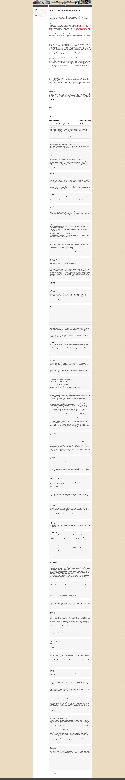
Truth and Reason (66, 33)
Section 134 (52, 444)
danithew (51, 290)
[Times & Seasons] (62, 2)
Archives (46, 5)
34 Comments (60, 11)
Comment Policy (51, 5)
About (38, 5)
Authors (42, 5)
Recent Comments (59, 5)
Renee (51, 670)
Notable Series (65, 5)
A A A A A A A (51, 11)
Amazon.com (63, 31)
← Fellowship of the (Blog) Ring (53, 120)
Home (35, 5)
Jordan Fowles (52, 141)
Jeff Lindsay (52, 522)
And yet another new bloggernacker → (84, 120)
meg (50, 223)
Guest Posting (72, 5)
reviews (87, 30)
